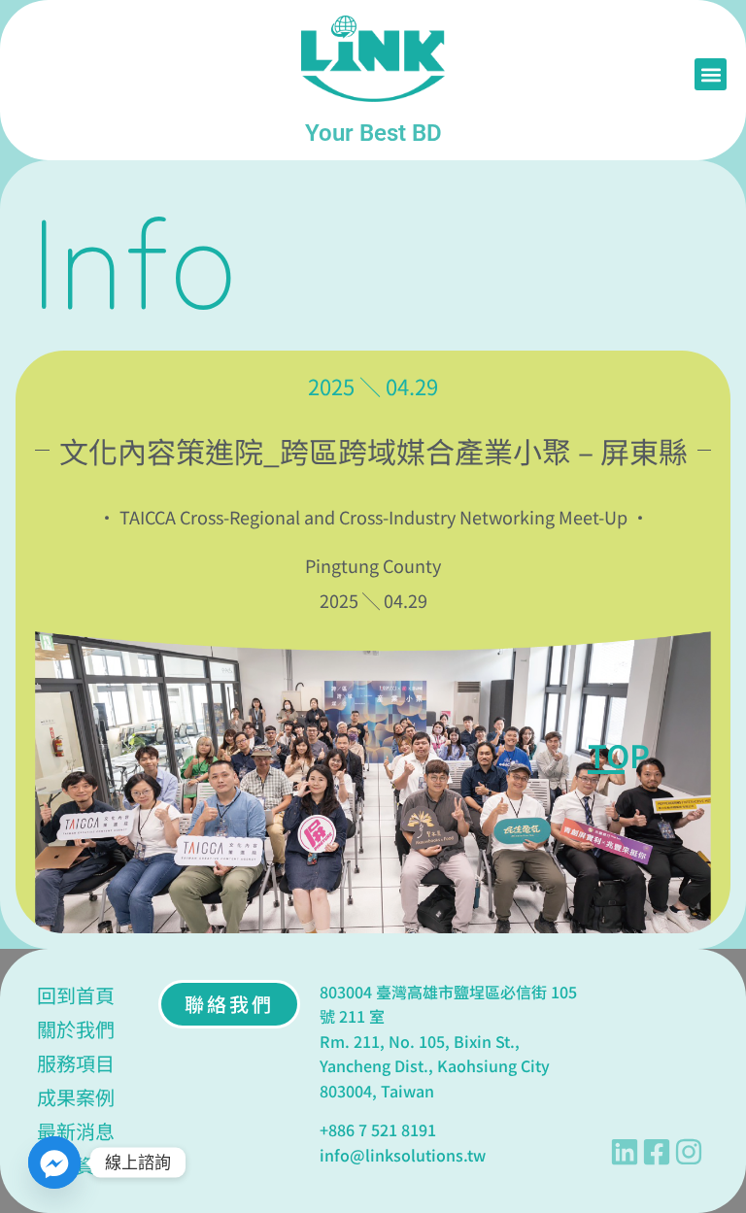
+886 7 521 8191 (378, 1129)
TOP (619, 754)
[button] (711, 74)
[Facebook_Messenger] (54, 1162)
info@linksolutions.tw (403, 1154)
